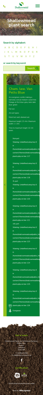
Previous (33, 82)
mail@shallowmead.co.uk (22, 355)
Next (37, 82)
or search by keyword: (14, 63)
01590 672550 (22, 353)
